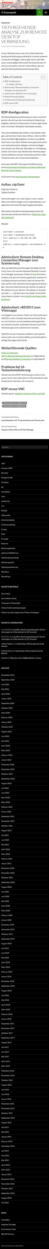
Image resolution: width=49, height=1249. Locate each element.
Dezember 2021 (7, 816)
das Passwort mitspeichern (28, 176)
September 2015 (8, 1118)
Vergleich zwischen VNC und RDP (30, 393)
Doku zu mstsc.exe (9, 352)
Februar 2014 (6, 1141)
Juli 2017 (5, 1047)
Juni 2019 (5, 953)
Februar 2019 (6, 972)
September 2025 (8, 680)
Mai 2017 (5, 1056)
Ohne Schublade (8, 520)
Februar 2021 (6, 859)
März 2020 (5, 910)
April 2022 (5, 797)
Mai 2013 (5, 1160)
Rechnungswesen (8, 548)
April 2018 (5, 1005)
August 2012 (6, 1198)
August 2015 (6, 1122)
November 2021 (8, 821)
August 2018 (6, 991)
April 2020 (5, 906)
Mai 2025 (5, 689)
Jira (2, 506)
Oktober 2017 (7, 1033)
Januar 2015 (6, 1137)
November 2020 (8, 873)
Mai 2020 (5, 901)
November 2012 (8, 1184)
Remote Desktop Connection (15, 403)
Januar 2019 (6, 976)
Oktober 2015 (7, 1113)
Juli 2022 (5, 788)
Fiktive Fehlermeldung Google (13, 608)
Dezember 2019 (7, 925)
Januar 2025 (6, 698)
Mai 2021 (5, 844)
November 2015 (8, 1108)
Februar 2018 (6, 1014)
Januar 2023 (6, 760)
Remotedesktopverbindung (14, 406)
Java (3, 496)
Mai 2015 (5, 1132)
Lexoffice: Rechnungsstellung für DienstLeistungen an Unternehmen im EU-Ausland (23, 630)
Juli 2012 (5, 1203)
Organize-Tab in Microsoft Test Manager (17, 428)
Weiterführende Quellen (14, 97)
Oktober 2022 (7, 774)
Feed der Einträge (8, 1224)
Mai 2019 (5, 958)
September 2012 (8, 1193)
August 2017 (6, 1042)
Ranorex (4, 543)
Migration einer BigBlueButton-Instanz (25, 658)
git (2, 487)
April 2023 (5, 746)
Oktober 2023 (7, 727)
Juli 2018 (5, 995)
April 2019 (5, 962)
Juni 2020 (5, 896)
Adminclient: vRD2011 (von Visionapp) (20, 93)
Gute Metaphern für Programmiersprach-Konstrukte (22, 418)
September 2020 (8, 882)
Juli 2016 (5, 1089)
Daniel (4, 658)
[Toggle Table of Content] (42, 77)
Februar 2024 (6, 717)
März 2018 (5, 1009)
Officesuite (5, 515)
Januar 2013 (6, 1174)
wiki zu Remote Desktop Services (16, 356)
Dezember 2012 (7, 1179)
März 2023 (5, 750)
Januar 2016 (6, 1099)
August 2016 (6, 1085)
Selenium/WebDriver (10, 553)
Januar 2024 (6, 722)
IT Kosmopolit (8, 12)
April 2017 (5, 1061)
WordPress (5, 576)
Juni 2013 (5, 1155)
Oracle (4, 529)
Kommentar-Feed (8, 1229)
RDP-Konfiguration (12, 81)
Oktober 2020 (7, 877)
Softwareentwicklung (10, 558)
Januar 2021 (6, 863)
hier (35, 274)
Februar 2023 (6, 755)
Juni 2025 (5, 684)
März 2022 (5, 802)
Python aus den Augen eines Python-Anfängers (20, 612)
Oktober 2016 (7, 1080)
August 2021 (6, 830)
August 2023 (6, 731)
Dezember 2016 (7, 1071)
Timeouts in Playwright (10, 603)
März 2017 (5, 1066)
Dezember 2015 (7, 1104)
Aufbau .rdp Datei (15, 84)
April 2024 (5, 713)
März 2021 (5, 854)
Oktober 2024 (7, 708)
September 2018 (8, 986)
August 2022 (6, 783)
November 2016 (8, 1075)
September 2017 (8, 1038)
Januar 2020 (6, 920)
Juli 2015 (5, 1127)
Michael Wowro (18, 46)
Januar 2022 (6, 812)
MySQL (4, 510)
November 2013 (8, 1146)
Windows (5, 23)
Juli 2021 (5, 835)
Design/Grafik (7, 477)
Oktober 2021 (7, 826)
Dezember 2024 (7, 703)
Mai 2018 (5, 1000)
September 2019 (8, 939)
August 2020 (6, 887)
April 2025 (5, 694)
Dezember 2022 (7, 764)
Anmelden (5, 1220)
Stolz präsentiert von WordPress (12, 1246)
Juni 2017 (5, 1052)
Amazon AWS (6, 468)
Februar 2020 (6, 915)
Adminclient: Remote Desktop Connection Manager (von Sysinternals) (22, 88)
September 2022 (8, 779)
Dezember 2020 (7, 868)
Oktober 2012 (7, 1188)
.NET (3, 463)
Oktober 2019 (7, 934)
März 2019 (5, 967)
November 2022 (8, 769)
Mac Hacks (5, 594)
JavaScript (5, 501)
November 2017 (8, 1028)
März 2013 (5, 1170)
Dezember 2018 (7, 981)
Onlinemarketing (8, 525)
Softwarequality (7, 562)
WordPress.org (7, 1234)
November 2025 (8, 675)
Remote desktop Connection (18, 359)
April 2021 (5, 849)
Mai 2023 (5, 741)
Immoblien (5, 492)
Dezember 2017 (7, 1023)
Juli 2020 (5, 892)
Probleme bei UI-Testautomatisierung (20, 100)
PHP (3, 534)
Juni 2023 (5, 736)
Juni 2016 (5, 1094)
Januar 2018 (6, 1019)
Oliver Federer (7, 644)
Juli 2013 (5, 1151)
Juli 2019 (5, 948)
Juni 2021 (5, 840)
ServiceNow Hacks (8, 598)
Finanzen (5, 482)
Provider (4, 539)
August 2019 (6, 943)
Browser (4, 473)
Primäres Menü (46, 12)
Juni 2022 (5, 793)
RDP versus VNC (11, 103)
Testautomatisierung (9, 567)
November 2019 (8, 929)
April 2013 (5, 1165)
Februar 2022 (6, 807)
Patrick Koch (6, 651)
